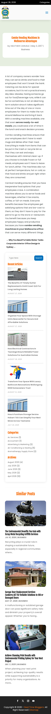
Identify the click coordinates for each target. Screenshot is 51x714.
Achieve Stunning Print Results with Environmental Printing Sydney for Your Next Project (24, 658)
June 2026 (12, 469)
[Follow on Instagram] (28, 701)
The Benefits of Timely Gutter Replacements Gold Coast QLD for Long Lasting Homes (24, 286)
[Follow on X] (23, 701)
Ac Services (13, 437)
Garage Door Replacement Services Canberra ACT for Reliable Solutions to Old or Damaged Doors (24, 595)
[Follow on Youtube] (33, 701)
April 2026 (12, 476)
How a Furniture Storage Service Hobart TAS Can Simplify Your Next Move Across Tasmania (24, 417)
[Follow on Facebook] (18, 701)
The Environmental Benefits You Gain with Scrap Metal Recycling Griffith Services (23, 533)
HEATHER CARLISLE (20, 45)
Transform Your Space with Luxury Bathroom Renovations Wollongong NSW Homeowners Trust (25, 384)
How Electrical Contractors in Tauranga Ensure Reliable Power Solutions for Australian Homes (23, 351)
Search (39, 258)
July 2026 (12, 465)
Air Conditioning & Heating (20, 448)
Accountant (13, 441)
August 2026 (13, 462)
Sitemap (34, 709)
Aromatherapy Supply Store (20, 451)
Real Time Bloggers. (34, 707)
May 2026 (12, 472)
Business (25, 49)
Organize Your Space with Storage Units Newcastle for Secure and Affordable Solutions (24, 319)
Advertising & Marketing (18, 444)
